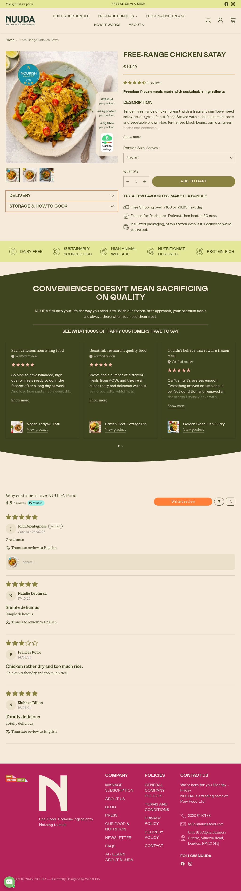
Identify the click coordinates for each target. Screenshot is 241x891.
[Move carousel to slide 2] (122, 446)
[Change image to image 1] (13, 175)
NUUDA (40, 879)
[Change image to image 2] (30, 175)
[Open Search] (208, 20)
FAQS (110, 846)
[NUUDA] (20, 20)
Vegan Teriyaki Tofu (43, 424)
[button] (135, 83)
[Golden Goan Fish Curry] (173, 427)
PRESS (111, 815)
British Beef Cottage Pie (126, 424)
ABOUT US (115, 799)
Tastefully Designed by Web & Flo (75, 879)
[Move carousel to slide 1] (119, 446)
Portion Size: (141, 148)
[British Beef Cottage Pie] (95, 427)
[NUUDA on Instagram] (233, 5)
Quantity (131, 171)
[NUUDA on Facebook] (226, 5)
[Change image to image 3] (47, 175)
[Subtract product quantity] (128, 181)
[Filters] (219, 502)
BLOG (110, 807)
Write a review (183, 501)
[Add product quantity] (145, 181)
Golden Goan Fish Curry (204, 424)
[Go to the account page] (220, 20)
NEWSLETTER (118, 837)
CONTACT (154, 845)
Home (10, 40)
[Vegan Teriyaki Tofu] (17, 427)
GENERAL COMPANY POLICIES (155, 790)
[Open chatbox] (9, 882)
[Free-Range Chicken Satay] (62, 107)
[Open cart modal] (232, 20)
